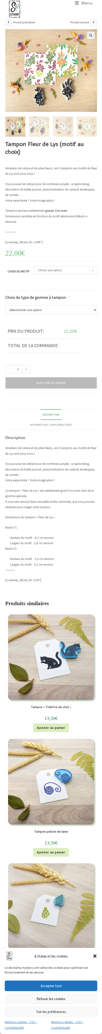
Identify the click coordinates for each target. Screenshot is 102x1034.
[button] (95, 956)
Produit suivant (79, 22)
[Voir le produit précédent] (8, 22)
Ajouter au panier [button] (51, 728)
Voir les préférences (51, 1012)
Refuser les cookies (51, 999)
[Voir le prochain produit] (93, 22)
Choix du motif (18, 271)
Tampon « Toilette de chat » (51, 707)
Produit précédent (24, 22)
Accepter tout (51, 986)
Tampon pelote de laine (51, 831)
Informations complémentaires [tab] (51, 424)
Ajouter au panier (51, 383)
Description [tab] (51, 414)
